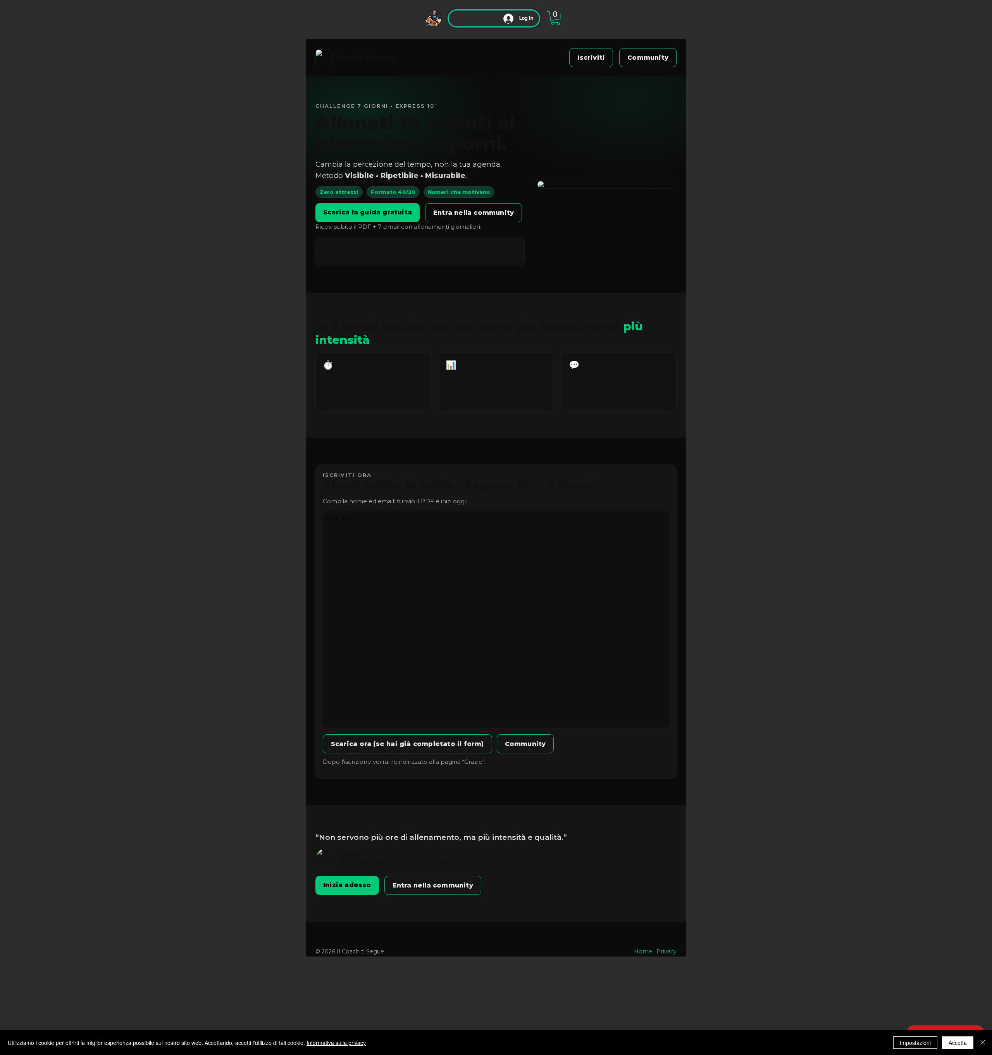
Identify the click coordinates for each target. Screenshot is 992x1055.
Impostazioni (915, 1042)
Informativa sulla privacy (336, 1042)
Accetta (958, 1042)
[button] (555, 18)
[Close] (982, 1042)
